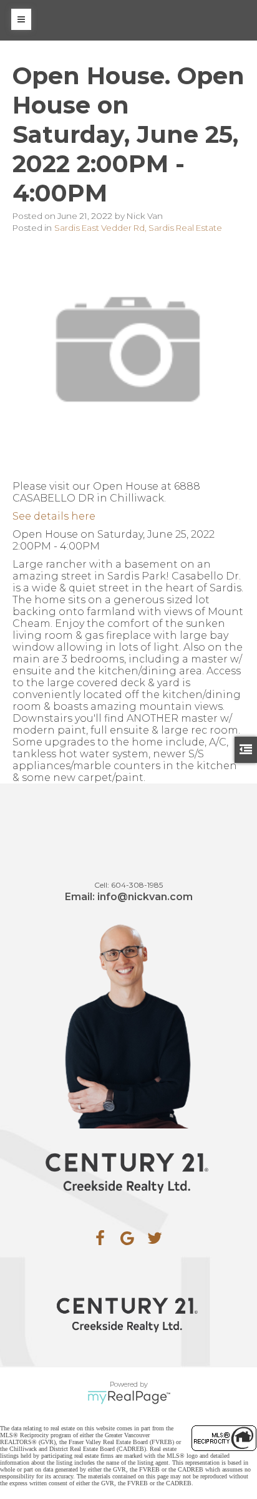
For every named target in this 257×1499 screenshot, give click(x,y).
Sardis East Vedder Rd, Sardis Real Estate (138, 228)
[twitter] (154, 1238)
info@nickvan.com (145, 897)
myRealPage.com (129, 1397)
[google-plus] (127, 1238)
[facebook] (99, 1238)
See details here (53, 516)
